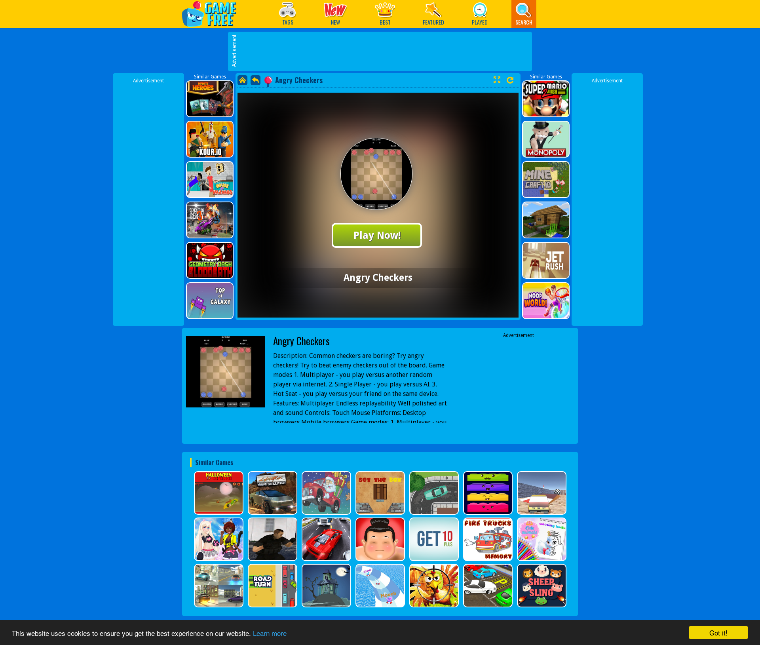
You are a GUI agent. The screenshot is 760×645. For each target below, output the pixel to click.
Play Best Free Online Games (213, 13)
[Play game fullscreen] (496, 80)
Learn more (270, 633)
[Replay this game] (510, 80)
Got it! (718, 632)
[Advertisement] (384, 51)
